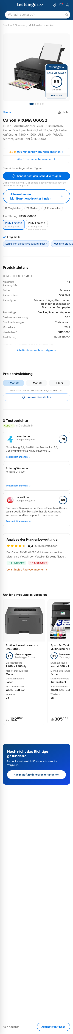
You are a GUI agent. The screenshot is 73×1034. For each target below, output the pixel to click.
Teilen (66, 112)
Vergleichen (14, 208)
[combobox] (37, 15)
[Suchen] (66, 14)
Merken (34, 208)
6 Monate (37, 382)
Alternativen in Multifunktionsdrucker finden (30, 196)
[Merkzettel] (61, 5)
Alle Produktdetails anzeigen (35, 350)
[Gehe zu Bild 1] (31, 104)
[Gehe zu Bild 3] (35, 104)
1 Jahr (59, 382)
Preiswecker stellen (39, 397)
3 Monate (13, 382)
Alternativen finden (53, 1026)
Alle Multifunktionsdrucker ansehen (36, 774)
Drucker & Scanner (14, 25)
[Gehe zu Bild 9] (43, 104)
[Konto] (67, 5)
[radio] (13, 225)
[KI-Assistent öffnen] (54, 5)
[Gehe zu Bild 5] (38, 104)
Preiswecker (54, 208)
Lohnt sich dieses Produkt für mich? (26, 243)
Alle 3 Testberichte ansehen (34, 159)
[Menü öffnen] (6, 5)
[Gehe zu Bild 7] (40, 104)
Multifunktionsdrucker (41, 25)
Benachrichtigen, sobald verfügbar (39, 175)
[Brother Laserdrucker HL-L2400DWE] (24, 662)
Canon (7, 112)
